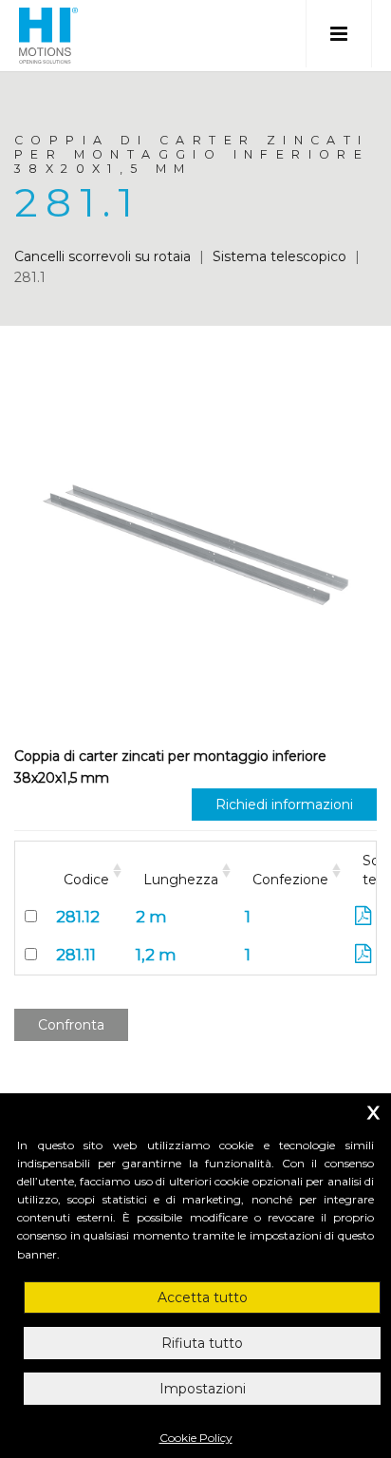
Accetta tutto (203, 1297)
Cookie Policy (196, 1437)
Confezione (290, 879)
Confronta (71, 1024)
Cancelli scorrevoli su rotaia (102, 256)
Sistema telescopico (279, 256)
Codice (86, 879)
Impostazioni (202, 1388)
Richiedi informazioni (284, 804)
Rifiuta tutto (202, 1343)
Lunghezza (180, 879)
